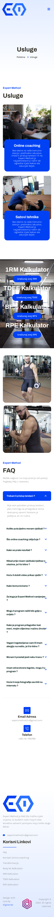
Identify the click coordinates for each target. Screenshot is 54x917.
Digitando (8, 904)
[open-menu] (49, 9)
